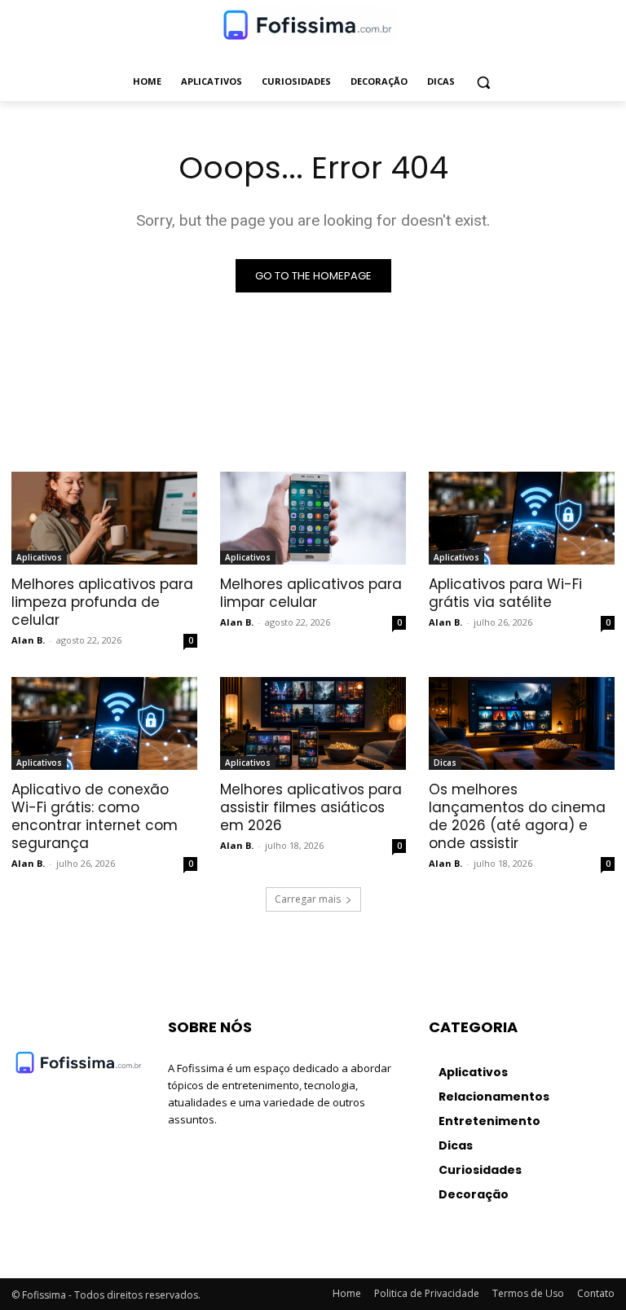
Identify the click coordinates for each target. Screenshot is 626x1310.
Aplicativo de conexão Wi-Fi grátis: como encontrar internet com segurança (94, 816)
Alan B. (28, 640)
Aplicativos (39, 557)
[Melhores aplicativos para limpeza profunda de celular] (104, 518)
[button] (484, 82)
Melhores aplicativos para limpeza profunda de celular (102, 602)
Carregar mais (308, 899)
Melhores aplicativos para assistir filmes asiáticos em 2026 (311, 807)
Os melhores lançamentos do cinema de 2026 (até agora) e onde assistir (517, 816)
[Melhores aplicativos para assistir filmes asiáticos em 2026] (313, 723)
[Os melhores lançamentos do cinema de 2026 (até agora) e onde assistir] (522, 723)
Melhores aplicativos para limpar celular (311, 593)
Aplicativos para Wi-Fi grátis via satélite (505, 593)
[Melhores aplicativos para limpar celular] (313, 518)
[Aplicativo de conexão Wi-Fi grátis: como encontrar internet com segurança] (104, 723)
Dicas (445, 762)
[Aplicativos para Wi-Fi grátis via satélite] (522, 518)
